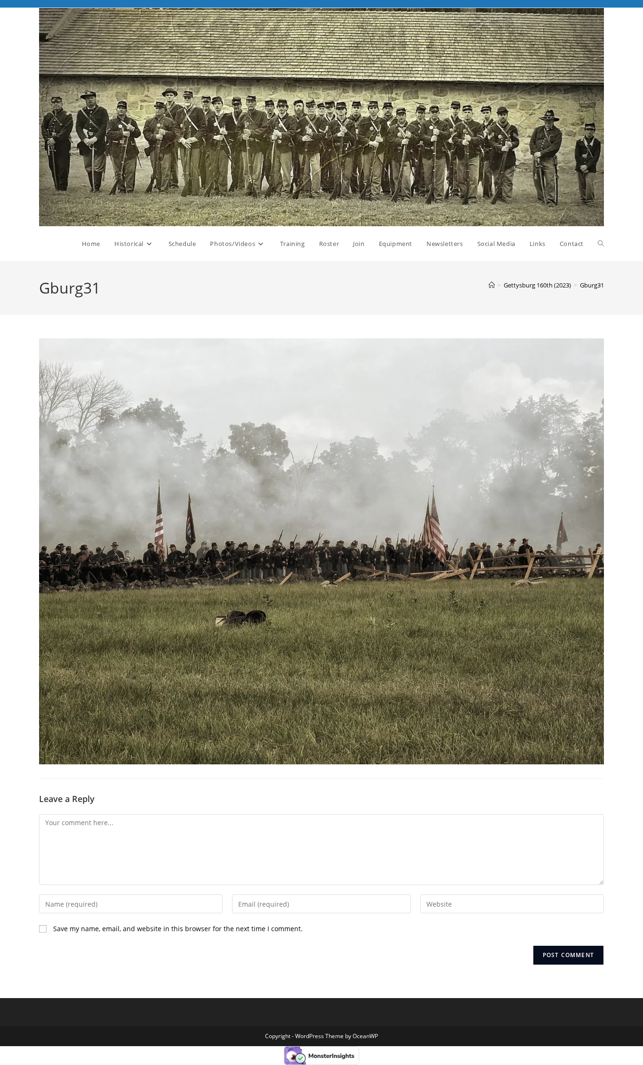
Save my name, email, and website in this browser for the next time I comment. (178, 928)
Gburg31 (592, 285)
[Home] (492, 285)
